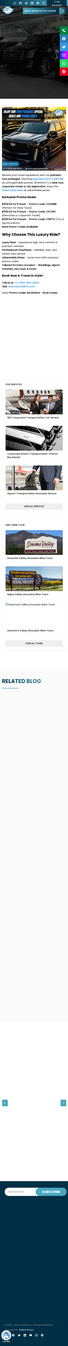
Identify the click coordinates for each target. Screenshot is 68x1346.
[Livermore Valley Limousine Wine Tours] (34, 602)
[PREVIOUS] (5, 1103)
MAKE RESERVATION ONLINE (40, 11)
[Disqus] (34, 338)
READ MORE (33, 1150)
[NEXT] (63, 1103)
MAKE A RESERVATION (39, 85)
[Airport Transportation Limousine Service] (34, 465)
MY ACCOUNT (23, 85)
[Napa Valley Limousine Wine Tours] (34, 566)
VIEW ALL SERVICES (34, 506)
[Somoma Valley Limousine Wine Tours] (34, 530)
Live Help (6, 1341)
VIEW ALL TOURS (34, 643)
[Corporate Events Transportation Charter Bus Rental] (34, 426)
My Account (57, 3)
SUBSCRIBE (51, 1192)
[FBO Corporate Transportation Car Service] (34, 389)
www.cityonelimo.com (21, 286)
